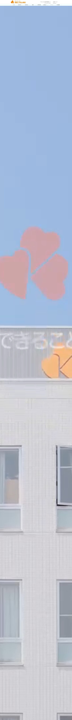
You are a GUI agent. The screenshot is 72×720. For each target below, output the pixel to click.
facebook (54, 3)
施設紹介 (45, 4)
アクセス (51, 4)
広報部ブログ (55, 1)
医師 (33, 4)
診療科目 (26, 4)
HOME (14, 4)
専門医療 (39, 4)
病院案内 (19, 4)
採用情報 (58, 4)
